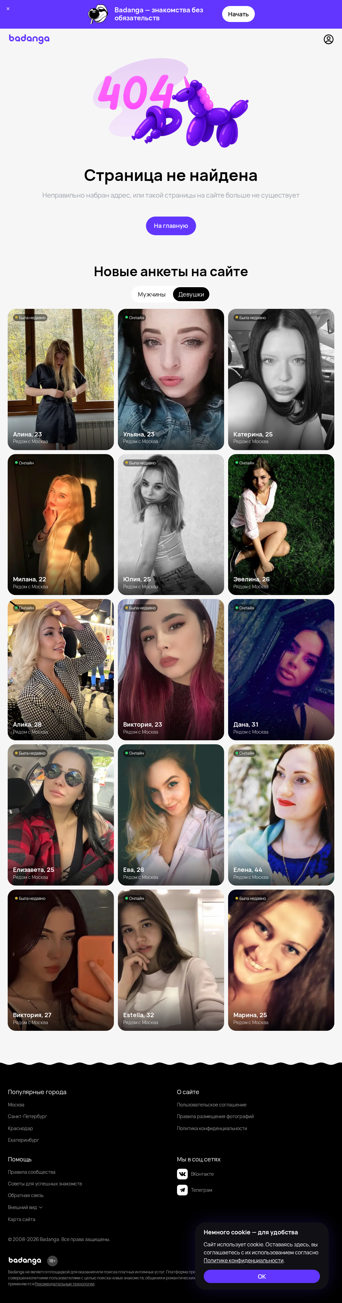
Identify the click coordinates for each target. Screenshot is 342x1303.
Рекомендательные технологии (65, 1284)
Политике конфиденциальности (244, 1260)
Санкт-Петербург (27, 1116)
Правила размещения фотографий (215, 1116)
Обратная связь (25, 1195)
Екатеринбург (23, 1140)
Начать (238, 14)
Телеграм (201, 1190)
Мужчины (152, 294)
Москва (16, 1104)
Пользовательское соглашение (211, 1104)
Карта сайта (21, 1219)
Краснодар (20, 1128)
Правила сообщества (31, 1172)
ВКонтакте (202, 1174)
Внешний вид (22, 1207)
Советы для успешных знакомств (45, 1183)
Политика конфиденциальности (212, 1128)
